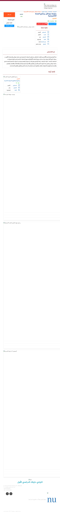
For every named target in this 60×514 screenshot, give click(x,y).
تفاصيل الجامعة (9, 26)
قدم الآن (9, 15)
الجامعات (50, 12)
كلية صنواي (44, 12)
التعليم (54, 18)
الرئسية (54, 12)
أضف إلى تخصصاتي (41, 24)
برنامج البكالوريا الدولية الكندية (12, 81)
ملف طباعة (51, 24)
